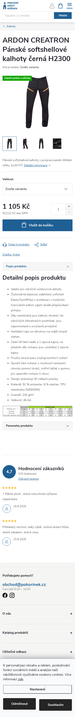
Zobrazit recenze (28, 479)
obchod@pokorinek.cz (24, 585)
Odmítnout (19, 703)
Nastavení (37, 689)
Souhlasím (56, 705)
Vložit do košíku (41, 225)
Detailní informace (35, 165)
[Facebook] (5, 596)
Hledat (63, 15)
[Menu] (69, 5)
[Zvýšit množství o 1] (68, 206)
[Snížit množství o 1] (68, 212)
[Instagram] (12, 596)
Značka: (11, 255)
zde (20, 679)
